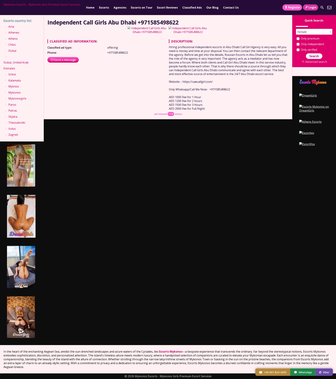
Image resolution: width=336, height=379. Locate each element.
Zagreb (13, 135)
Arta (11, 27)
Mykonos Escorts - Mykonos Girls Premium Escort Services (42, 4)
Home (90, 7)
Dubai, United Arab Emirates (16, 65)
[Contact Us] (329, 7)
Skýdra (12, 117)
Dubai (12, 51)
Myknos (13, 86)
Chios (12, 45)
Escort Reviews (167, 7)
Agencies (120, 7)
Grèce (12, 74)
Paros (12, 105)
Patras (12, 110)
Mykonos (14, 92)
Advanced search (316, 62)
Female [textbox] (302, 32)
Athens (13, 39)
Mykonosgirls (17, 98)
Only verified (308, 50)
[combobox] (314, 32)
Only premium (309, 38)
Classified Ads (192, 7)
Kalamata (14, 80)
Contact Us (231, 7)
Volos (12, 129)
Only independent (312, 44)
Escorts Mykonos (170, 351)
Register (294, 7)
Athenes (13, 32)
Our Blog (212, 7)
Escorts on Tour (141, 7)
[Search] (322, 7)
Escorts (104, 7)
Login (312, 7)
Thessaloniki (16, 123)
